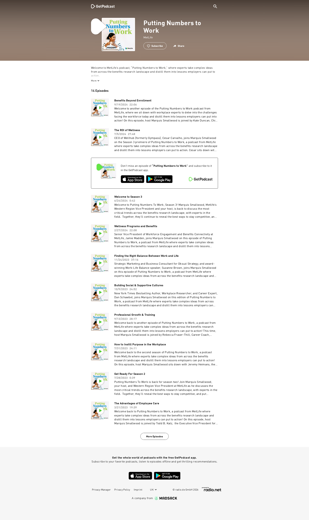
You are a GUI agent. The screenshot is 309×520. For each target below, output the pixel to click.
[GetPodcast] (100, 6)
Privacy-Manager (101, 490)
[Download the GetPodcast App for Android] (159, 179)
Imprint (138, 490)
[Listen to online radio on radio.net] (211, 489)
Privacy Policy (122, 490)
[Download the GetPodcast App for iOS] (132, 179)
